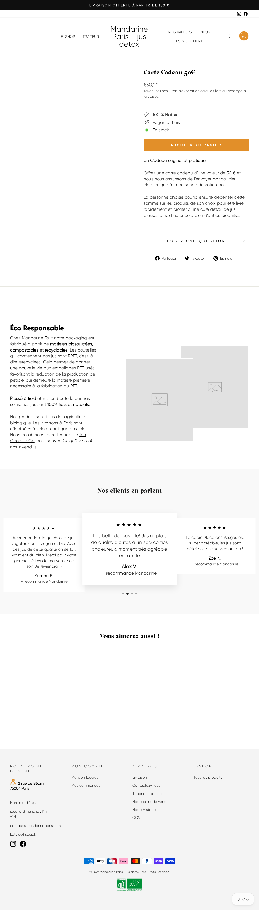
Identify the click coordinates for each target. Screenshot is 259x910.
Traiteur (91, 36)
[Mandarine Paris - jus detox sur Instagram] (13, 844)
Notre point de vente (150, 802)
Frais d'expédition (184, 91)
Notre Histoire (144, 810)
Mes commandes (85, 785)
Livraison (139, 777)
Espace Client (189, 41)
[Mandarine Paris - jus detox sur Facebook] (23, 844)
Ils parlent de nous (147, 793)
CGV (136, 817)
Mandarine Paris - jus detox (129, 37)
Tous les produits (207, 777)
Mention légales (84, 777)
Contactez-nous (146, 785)
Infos (205, 32)
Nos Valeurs (180, 32)
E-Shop (68, 36)
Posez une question (196, 241)
